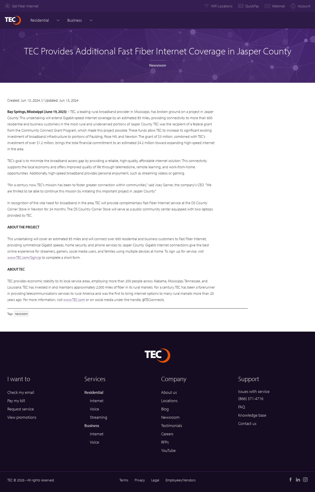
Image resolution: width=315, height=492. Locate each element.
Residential (39, 20)
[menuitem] (22, 6)
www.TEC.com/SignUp (24, 257)
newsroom (21, 313)
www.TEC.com (74, 299)
